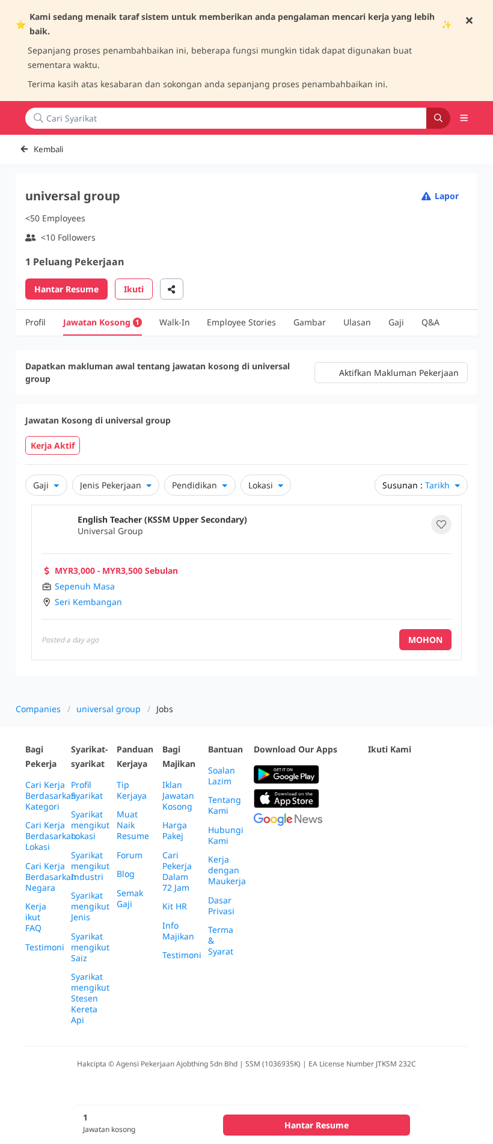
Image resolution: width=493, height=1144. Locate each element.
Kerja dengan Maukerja (227, 870)
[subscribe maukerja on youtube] (428, 775)
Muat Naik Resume (133, 825)
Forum (129, 855)
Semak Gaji (130, 898)
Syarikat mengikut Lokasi (90, 825)
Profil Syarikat (87, 790)
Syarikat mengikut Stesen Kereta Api (90, 998)
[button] (464, 118)
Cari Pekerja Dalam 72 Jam (177, 871)
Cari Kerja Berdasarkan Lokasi (50, 836)
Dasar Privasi (221, 906)
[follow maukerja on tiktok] (401, 804)
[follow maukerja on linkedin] (375, 804)
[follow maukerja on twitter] (401, 775)
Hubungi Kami (225, 835)
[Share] (171, 289)
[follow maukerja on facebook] (375, 775)
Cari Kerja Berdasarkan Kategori (50, 796)
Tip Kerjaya (132, 790)
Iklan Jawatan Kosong (178, 796)
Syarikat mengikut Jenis (90, 906)
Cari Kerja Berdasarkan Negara (50, 877)
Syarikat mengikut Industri (90, 866)
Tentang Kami (224, 805)
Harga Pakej (174, 830)
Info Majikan (178, 931)
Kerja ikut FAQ (35, 917)
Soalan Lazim (221, 776)
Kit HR (174, 906)
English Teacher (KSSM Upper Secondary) (162, 519)
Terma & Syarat (220, 940)
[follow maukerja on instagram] (454, 775)
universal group (108, 709)
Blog (126, 874)
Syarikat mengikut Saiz (90, 947)
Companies (38, 709)
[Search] (438, 118)
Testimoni (44, 947)
